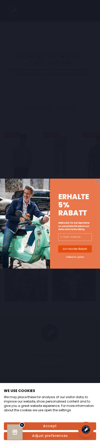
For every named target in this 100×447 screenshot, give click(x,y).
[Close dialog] (97, 181)
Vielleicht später (75, 257)
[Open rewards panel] (15, 432)
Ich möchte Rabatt (75, 249)
